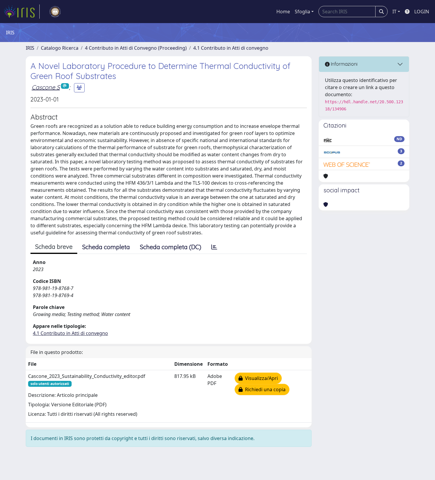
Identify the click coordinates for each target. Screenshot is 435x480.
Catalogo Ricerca (59, 48)
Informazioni (343, 64)
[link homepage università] (55, 11)
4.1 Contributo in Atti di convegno (230, 48)
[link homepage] (22, 11)
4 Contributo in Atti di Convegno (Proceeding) (136, 48)
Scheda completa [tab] (106, 247)
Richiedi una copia (264, 389)
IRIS (30, 48)
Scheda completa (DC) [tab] (170, 247)
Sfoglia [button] (302, 11)
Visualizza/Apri (260, 378)
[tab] (214, 247)
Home (283, 11)
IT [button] (394, 11)
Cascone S (46, 87)
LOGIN (421, 11)
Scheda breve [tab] (53, 246)
